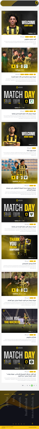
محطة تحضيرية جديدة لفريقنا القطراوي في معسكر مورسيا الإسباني (21, 189)
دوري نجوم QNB (26, 406)
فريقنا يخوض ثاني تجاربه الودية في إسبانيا (24, 226)
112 (22, 385)
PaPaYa (35, 427)
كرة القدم (22, 74)
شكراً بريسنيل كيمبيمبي (29, 263)
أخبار (34, 74)
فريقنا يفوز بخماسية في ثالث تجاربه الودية (23, 77)
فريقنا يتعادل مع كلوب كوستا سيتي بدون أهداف (22, 300)
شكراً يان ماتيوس (31, 337)
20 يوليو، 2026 (27, 334)
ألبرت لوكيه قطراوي (30, 39)
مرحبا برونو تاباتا (31, 150)
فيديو (14, 401)
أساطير (20, 407)
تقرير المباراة (26, 74)
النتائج (26, 411)
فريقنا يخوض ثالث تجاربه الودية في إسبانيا (24, 113)
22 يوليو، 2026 (27, 185)
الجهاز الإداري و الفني (26, 402)
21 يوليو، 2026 (27, 261)
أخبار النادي (31, 74)
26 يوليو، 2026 (17, 74)
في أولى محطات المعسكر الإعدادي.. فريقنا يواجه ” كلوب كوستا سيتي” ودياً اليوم (21, 375)
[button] (18, 3)
